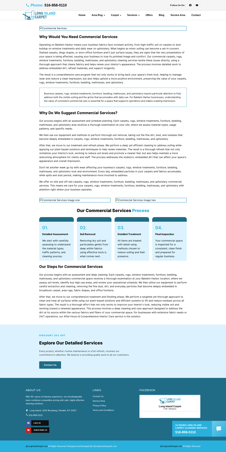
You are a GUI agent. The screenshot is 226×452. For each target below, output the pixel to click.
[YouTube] (197, 5)
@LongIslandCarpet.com (37, 446)
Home (82, 15)
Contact (196, 15)
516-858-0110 (35, 415)
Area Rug (97, 15)
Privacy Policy (99, 405)
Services (132, 15)
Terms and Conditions (103, 410)
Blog (161, 15)
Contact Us (50, 364)
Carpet (115, 15)
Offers (149, 15)
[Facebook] (190, 5)
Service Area (177, 15)
